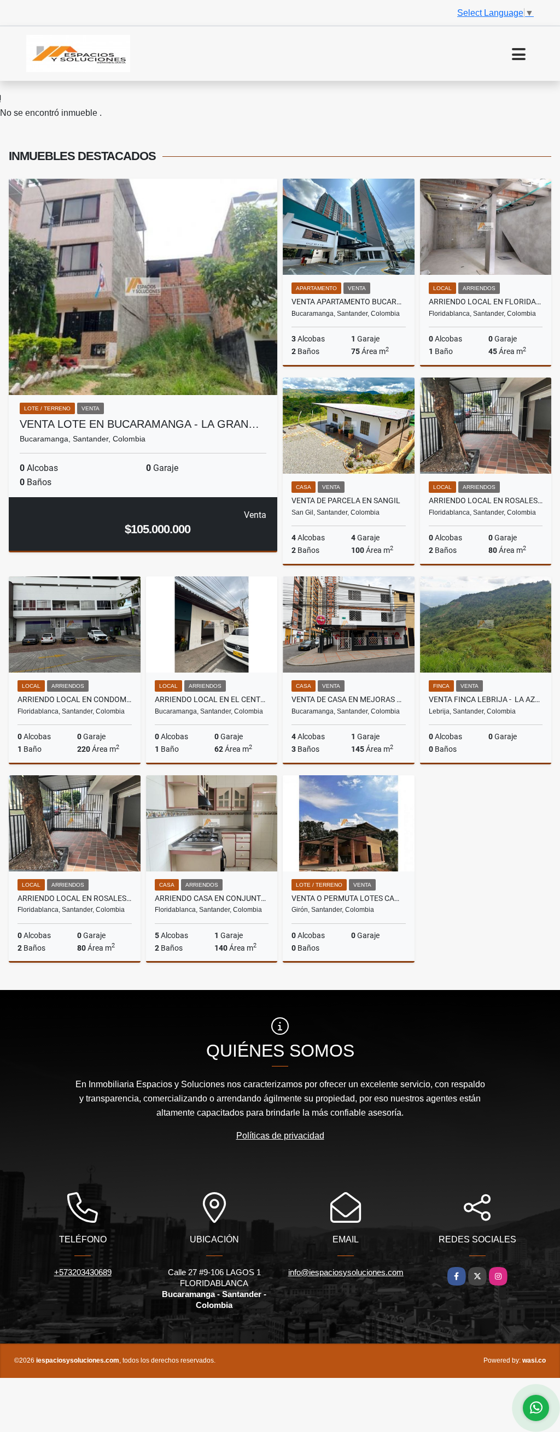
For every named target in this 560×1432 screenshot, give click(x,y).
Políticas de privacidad (280, 1135)
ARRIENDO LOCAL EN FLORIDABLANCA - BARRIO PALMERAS (486, 301)
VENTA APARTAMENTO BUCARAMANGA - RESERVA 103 (348, 301)
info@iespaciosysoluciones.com (346, 1272)
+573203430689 (83, 1272)
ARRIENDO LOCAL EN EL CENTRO (212, 699)
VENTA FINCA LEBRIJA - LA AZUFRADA (486, 699)
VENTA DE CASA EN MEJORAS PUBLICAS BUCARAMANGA (348, 699)
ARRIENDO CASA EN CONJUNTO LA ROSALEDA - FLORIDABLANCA (212, 898)
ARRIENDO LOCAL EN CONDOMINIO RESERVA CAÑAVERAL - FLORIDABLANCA (75, 699)
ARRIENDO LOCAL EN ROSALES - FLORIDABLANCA (486, 500)
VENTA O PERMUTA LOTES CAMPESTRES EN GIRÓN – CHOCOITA (348, 898)
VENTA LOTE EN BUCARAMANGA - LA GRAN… (139, 424)
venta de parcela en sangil (345, 500)
